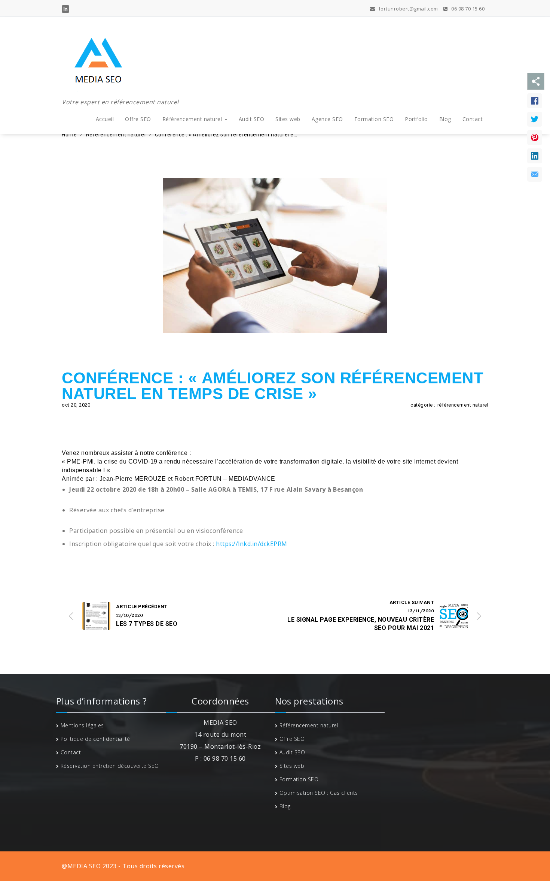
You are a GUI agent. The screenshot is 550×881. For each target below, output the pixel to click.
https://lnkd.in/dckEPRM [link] (251, 544)
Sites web (287, 119)
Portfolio (416, 119)
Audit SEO (252, 119)
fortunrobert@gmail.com (407, 8)
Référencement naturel (193, 119)
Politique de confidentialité (95, 738)
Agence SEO (327, 119)
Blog (445, 119)
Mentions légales (82, 725)
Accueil (105, 119)
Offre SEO (138, 119)
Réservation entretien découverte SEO (110, 765)
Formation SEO (374, 119)
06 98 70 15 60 (467, 8)
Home (69, 135)
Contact (472, 119)
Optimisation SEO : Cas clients (318, 792)
